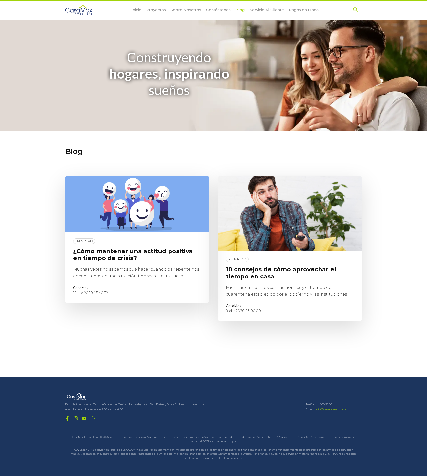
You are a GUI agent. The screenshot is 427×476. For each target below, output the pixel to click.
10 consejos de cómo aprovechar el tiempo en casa (281, 273)
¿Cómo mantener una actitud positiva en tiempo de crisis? (132, 255)
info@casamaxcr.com (330, 409)
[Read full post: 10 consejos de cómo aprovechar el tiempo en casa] (290, 213)
